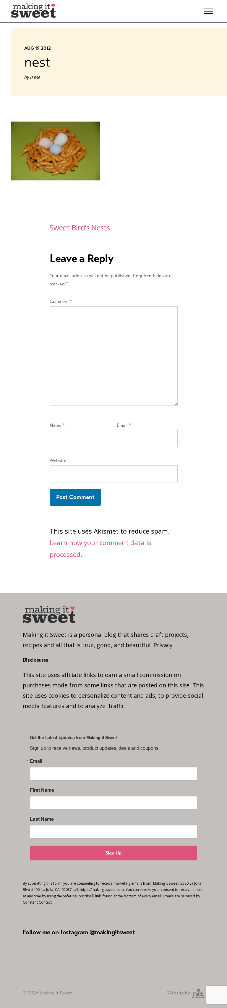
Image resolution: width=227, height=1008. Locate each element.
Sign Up (113, 853)
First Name (42, 790)
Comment (61, 301)
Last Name (42, 819)
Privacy (163, 645)
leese (35, 77)
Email (124, 425)
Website (58, 460)
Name (57, 425)
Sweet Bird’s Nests (80, 227)
